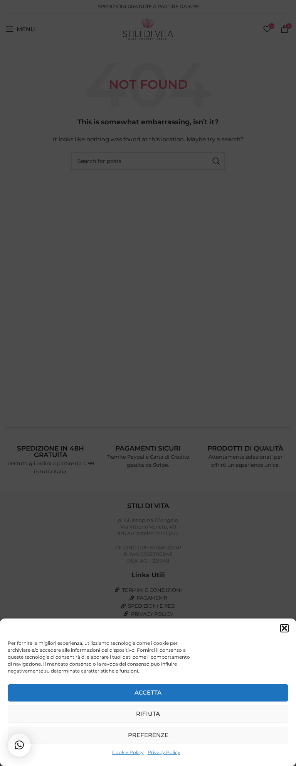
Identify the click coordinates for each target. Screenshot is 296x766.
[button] (284, 628)
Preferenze (148, 735)
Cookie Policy (128, 752)
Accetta (148, 692)
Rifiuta (148, 713)
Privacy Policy (164, 752)
